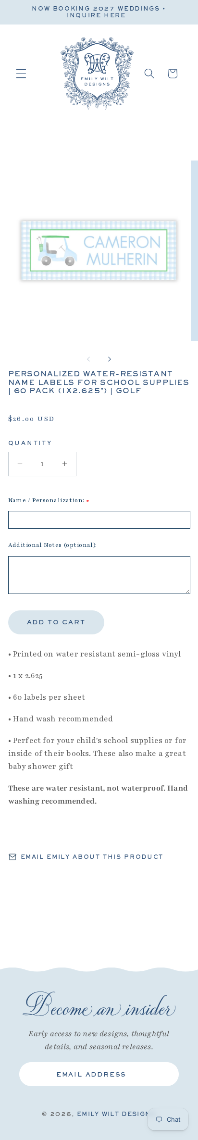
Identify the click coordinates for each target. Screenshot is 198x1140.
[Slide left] (88, 359)
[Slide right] (109, 359)
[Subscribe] (164, 1074)
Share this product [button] (64, 832)
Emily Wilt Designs (116, 1114)
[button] (21, 73)
